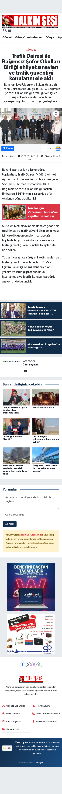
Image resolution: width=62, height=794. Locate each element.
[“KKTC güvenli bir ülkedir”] (16, 426)
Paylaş (9, 148)
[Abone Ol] (58, 148)
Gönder (9, 524)
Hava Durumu (43, 706)
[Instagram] (34, 664)
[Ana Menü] (9, 30)
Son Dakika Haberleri (46, 721)
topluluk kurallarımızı (31, 535)
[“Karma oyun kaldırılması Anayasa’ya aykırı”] (45, 426)
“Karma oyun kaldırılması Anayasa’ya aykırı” (45, 439)
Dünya (50, 37)
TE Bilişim (38, 762)
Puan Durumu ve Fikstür (48, 713)
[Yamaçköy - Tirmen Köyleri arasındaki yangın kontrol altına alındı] (16, 455)
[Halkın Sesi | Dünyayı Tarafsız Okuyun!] (30, 21)
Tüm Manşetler (13, 721)
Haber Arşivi (12, 729)
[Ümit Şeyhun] (11, 361)
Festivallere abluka (43, 407)
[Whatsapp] (39, 664)
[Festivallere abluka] (45, 397)
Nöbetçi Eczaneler (15, 706)
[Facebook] (22, 664)
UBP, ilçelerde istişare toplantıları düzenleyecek (15, 410)
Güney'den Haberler (28, 37)
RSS (8, 748)
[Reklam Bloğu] (31, 586)
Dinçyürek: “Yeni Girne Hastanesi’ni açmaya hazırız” (44, 468)
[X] (28, 664)
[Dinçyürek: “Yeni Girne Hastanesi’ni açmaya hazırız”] (45, 455)
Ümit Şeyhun (10, 156)
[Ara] (5, 30)
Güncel (6, 37)
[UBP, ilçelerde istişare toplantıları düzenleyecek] (16, 397)
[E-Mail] (25, 371)
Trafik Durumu (13, 713)
